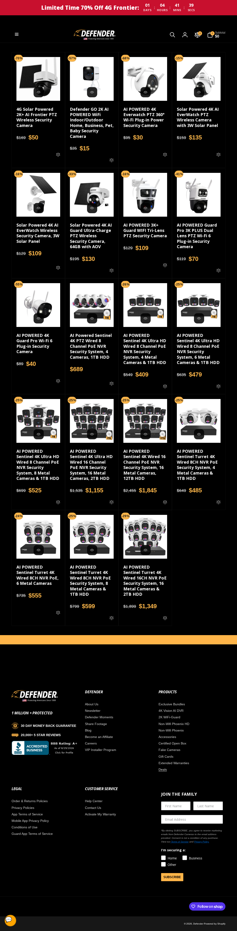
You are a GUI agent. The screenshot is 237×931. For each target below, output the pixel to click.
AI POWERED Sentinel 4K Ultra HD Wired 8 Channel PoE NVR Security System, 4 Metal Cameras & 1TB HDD (144, 349)
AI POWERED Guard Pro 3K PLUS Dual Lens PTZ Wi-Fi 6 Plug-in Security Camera (197, 236)
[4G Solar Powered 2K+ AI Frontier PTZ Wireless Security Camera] (39, 92)
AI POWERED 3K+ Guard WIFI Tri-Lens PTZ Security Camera (145, 230)
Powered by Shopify (214, 923)
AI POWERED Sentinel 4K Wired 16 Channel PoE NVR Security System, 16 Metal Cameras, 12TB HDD (144, 465)
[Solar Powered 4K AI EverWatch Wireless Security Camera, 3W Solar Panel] (39, 208)
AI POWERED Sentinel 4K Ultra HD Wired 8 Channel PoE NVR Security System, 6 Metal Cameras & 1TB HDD (198, 349)
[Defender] (35, 701)
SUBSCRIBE (172, 877)
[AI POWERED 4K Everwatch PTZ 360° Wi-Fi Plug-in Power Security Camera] (145, 92)
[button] (17, 34)
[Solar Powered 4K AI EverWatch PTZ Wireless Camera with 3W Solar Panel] (199, 92)
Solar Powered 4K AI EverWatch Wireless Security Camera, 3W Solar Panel (37, 233)
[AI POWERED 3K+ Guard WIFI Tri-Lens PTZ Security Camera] (145, 208)
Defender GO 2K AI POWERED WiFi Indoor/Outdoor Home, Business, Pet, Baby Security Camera (92, 123)
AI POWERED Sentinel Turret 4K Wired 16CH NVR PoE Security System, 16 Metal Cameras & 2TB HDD (145, 580)
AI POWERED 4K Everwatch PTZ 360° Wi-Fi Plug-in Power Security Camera (144, 117)
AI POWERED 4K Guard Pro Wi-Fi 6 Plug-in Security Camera (34, 343)
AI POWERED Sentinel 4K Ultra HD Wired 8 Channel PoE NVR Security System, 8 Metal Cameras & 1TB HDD (37, 465)
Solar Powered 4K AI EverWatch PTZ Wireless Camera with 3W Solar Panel (198, 117)
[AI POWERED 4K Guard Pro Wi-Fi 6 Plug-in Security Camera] (39, 318)
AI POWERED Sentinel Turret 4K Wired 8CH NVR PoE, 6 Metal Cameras (37, 575)
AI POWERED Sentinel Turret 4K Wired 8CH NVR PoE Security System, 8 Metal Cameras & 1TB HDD (90, 580)
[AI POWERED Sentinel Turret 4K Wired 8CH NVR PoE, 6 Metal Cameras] (39, 550)
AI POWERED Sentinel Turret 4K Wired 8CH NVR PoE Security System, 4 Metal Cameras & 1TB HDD (197, 465)
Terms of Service (179, 841)
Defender (198, 923)
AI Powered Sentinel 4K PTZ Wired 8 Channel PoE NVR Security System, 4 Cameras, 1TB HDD (91, 346)
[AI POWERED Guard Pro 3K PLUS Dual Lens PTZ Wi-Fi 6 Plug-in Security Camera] (199, 208)
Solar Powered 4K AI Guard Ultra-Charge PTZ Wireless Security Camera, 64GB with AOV (91, 236)
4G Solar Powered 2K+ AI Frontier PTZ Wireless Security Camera (36, 117)
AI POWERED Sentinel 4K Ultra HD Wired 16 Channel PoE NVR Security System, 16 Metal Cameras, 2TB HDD (91, 465)
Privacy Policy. (201, 841)
